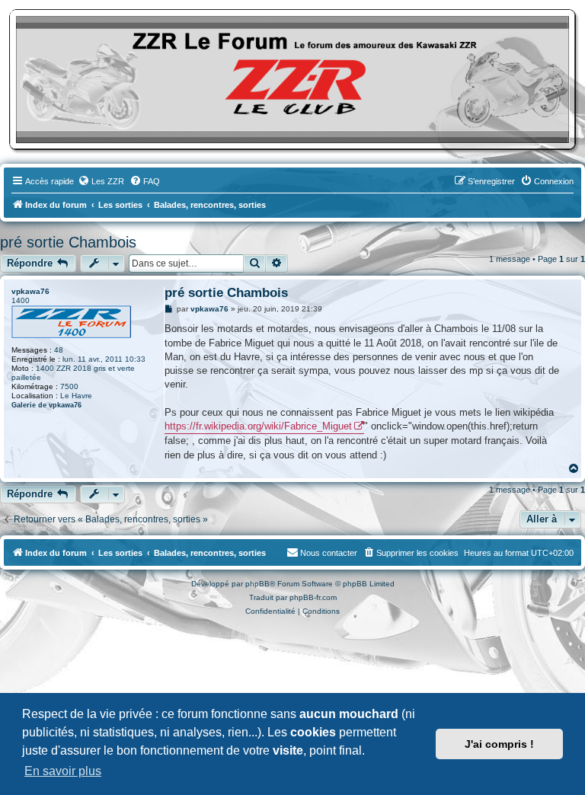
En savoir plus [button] (62, 771)
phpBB (257, 583)
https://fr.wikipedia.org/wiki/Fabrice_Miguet (258, 426)
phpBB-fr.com (313, 597)
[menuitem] (101, 181)
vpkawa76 (30, 291)
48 (58, 350)
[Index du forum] (292, 79)
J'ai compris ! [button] (499, 744)
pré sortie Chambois (68, 242)
